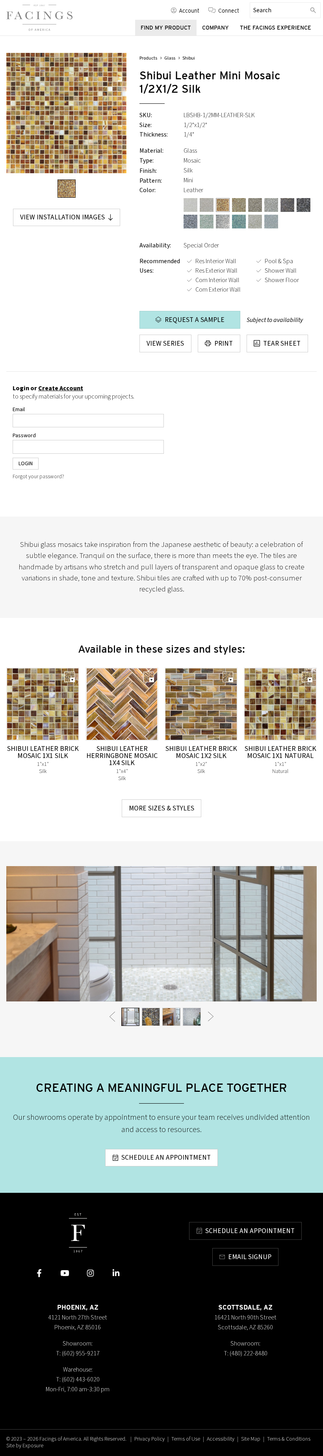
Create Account (60, 388)
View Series (165, 343)
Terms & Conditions (288, 1439)
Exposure (32, 1446)
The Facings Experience (275, 27)
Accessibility (220, 1439)
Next (210, 1017)
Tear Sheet (282, 343)
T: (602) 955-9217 (78, 1353)
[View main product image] (67, 189)
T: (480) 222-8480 (245, 1353)
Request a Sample (195, 320)
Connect (228, 10)
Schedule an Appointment (166, 1157)
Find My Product (166, 27)
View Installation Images (62, 217)
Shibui (188, 58)
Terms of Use (185, 1439)
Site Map (250, 1439)
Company (215, 27)
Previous (112, 1017)
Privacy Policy (149, 1439)
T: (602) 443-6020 (78, 1379)
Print (223, 343)
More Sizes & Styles (161, 808)
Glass (169, 58)
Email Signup (249, 1257)
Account (189, 10)
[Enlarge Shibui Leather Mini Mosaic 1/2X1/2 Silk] (66, 113)
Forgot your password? (38, 477)
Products (148, 58)
